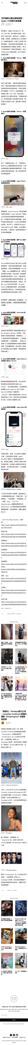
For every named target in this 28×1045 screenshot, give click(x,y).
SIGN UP (14, 1020)
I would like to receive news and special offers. (15, 1023)
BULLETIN (14, 890)
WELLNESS (19, 613)
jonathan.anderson (12, 870)
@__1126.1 (9, 207)
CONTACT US (22, 1037)
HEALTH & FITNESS (11, 613)
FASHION (9, 890)
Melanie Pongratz (11, 489)
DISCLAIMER (15, 1037)
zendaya (10, 833)
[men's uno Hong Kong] (14, 3)
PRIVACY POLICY (6, 1037)
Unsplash (19, 489)
